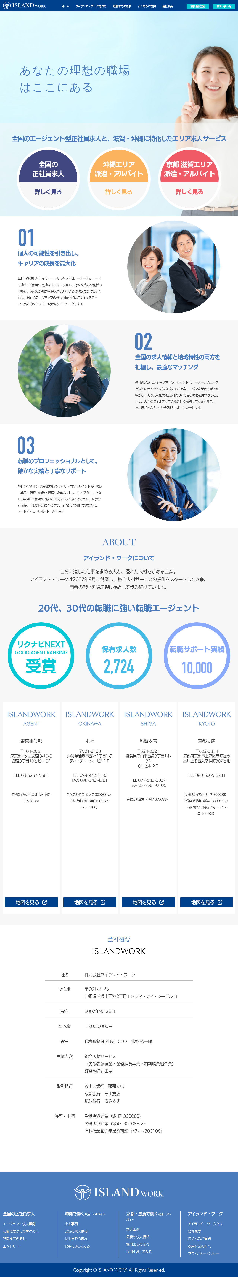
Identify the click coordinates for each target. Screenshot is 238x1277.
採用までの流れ (76, 1238)
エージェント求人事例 (19, 1224)
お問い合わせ (223, 6)
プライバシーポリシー (203, 1253)
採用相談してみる (77, 1246)
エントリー (11, 1246)
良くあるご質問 (199, 1238)
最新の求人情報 (76, 1231)
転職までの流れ (122, 6)
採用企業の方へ (199, 1246)
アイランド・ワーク (205, 1214)
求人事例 (71, 1224)
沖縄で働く (85, 1214)
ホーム (65, 6)
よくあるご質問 (147, 6)
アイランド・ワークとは (205, 1224)
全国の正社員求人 (19, 1214)
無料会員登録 (197, 6)
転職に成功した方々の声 (20, 1231)
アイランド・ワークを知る (91, 6)
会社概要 (167, 6)
